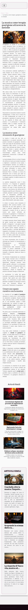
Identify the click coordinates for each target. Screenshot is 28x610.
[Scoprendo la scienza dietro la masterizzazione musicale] (14, 518)
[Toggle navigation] (4, 5)
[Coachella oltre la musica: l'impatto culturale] (14, 479)
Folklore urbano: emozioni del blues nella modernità (14, 452)
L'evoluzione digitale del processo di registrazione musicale (14, 403)
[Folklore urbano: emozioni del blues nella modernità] (14, 443)
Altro (7, 13)
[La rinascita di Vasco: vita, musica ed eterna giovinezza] (14, 558)
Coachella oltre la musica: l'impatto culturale (12, 489)
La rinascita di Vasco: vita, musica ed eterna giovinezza (13, 568)
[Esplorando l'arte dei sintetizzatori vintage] (14, 419)
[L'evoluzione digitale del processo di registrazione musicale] (14, 394)
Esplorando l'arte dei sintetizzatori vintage (14, 428)
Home (2, 13)
